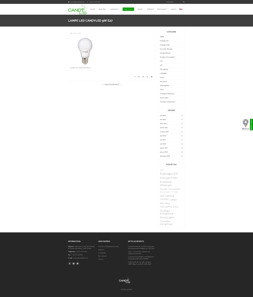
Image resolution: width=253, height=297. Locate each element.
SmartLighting (164, 85)
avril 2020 (163, 136)
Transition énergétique (167, 102)
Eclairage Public (165, 45)
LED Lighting (164, 69)
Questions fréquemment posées (108, 246)
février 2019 (164, 148)
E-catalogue (102, 253)
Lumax (162, 77)
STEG (162, 89)
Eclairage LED (164, 41)
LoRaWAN (163, 73)
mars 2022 (163, 123)
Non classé (163, 81)
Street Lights (164, 98)
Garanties (101, 249)
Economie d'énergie (166, 49)
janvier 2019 (164, 152)
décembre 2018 (165, 156)
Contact (100, 259)
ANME (162, 37)
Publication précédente (112, 84)
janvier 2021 (164, 127)
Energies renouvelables (167, 57)
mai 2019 (163, 140)
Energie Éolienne (165, 53)
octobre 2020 (164, 131)
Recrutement (102, 256)
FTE (161, 61)
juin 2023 (163, 115)
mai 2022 (163, 119)
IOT (161, 65)
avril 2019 (163, 144)
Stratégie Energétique (167, 93)
